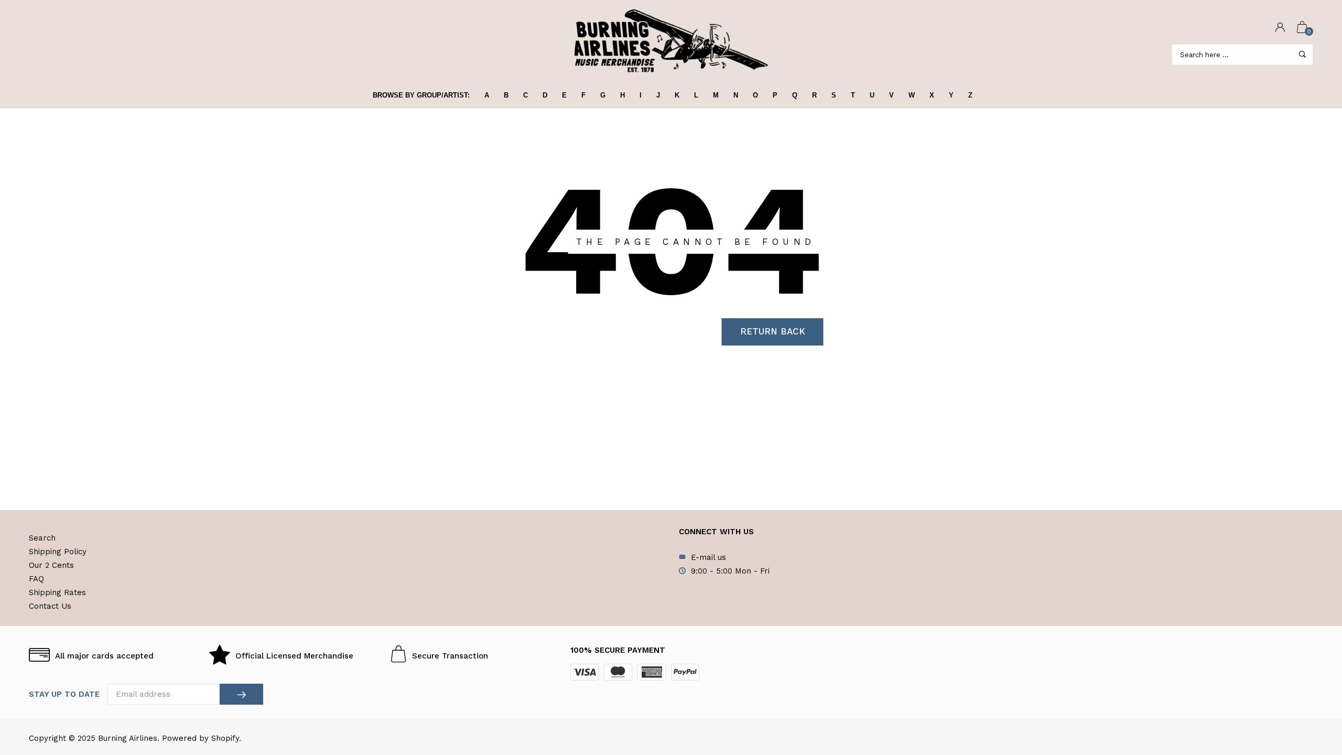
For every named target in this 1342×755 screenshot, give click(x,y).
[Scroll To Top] (1313, 704)
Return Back (772, 331)
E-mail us (708, 557)
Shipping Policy (57, 551)
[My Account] (1280, 28)
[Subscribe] (241, 694)
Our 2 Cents (51, 565)
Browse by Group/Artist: (421, 95)
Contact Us (50, 606)
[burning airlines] (671, 41)
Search (42, 538)
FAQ (36, 579)
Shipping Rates (57, 592)
